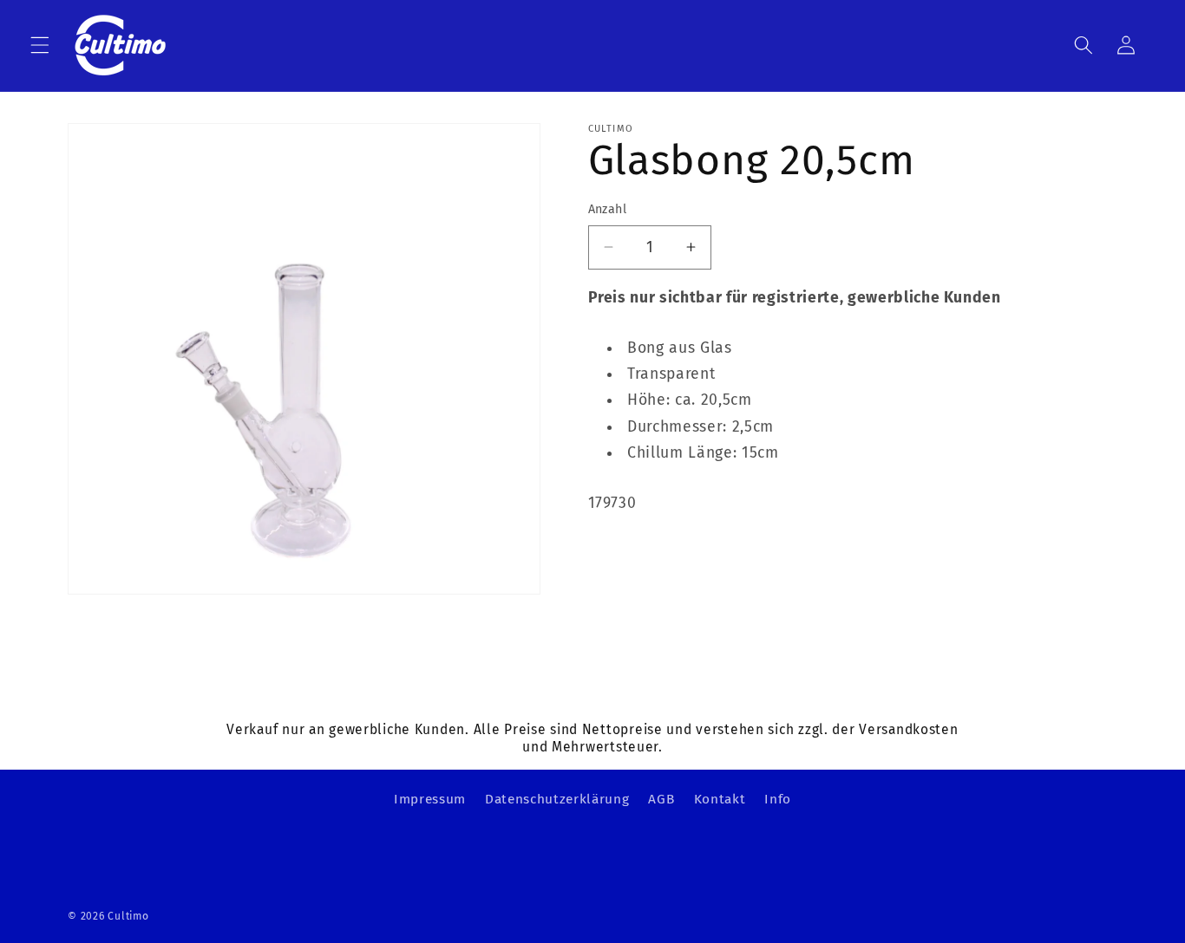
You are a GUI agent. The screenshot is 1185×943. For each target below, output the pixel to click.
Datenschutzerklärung (557, 799)
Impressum (430, 799)
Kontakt (720, 799)
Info (777, 799)
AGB (661, 799)
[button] (40, 45)
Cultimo (128, 916)
